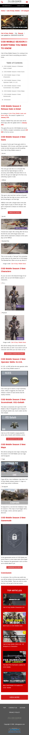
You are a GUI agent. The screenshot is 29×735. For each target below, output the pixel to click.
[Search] (2, 2)
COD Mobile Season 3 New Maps (14, 91)
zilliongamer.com (20, 724)
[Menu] (27, 2)
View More (14, 697)
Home (3, 11)
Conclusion (7, 99)
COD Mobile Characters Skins (15, 353)
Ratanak (20, 33)
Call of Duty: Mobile (13, 11)
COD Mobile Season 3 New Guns (14, 71)
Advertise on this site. (14, 732)
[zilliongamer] (14, 2)
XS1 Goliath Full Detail (14, 439)
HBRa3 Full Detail (14, 212)
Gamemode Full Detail (14, 567)
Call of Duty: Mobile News (18, 263)
